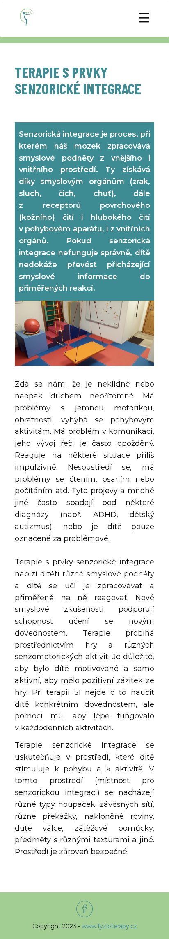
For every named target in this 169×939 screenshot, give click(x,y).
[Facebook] (84, 909)
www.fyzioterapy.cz (109, 926)
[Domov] (27, 17)
